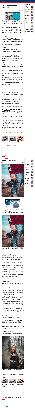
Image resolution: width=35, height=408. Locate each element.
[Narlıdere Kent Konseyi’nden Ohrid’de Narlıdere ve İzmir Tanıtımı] (28, 28)
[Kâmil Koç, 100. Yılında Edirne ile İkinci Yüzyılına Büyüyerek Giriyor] (28, 9)
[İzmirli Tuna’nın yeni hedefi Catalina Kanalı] (28, 31)
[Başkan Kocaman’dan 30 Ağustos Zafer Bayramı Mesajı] (28, 15)
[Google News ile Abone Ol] (3, 10)
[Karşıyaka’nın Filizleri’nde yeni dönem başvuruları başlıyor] (28, 23)
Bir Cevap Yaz (3, 386)
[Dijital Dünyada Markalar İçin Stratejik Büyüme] (12, 139)
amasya (4, 7)
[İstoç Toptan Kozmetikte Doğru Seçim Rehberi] (20, 139)
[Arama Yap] (30, 1)
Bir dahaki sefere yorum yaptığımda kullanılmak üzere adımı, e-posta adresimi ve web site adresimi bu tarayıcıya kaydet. (13, 155)
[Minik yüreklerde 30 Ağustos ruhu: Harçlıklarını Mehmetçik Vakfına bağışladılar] (28, 17)
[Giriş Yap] (32, 1)
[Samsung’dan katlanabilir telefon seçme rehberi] (28, 26)
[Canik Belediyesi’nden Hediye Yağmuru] (28, 6)
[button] (31, 1)
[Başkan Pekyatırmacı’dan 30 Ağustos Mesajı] (28, 20)
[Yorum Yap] (17, 10)
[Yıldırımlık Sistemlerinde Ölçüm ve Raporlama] (5, 139)
